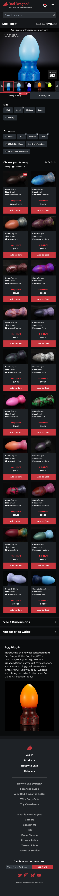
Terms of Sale (29, 845)
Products (29, 760)
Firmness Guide (29, 789)
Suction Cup (19, 167)
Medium (29, 110)
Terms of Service (30, 850)
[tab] (15, 95)
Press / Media (29, 835)
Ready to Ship (29, 765)
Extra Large (10, 118)
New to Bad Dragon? (29, 783)
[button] (54, 15)
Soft (23, 136)
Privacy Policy (29, 840)
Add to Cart (16, 210)
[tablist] (29, 95)
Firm (45, 136)
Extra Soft (9, 137)
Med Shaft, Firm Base (36, 144)
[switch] (52, 74)
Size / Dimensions (16, 622)
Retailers (29, 771)
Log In (29, 755)
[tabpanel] (29, 358)
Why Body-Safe (29, 799)
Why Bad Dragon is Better (29, 794)
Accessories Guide (17, 631)
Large (40, 110)
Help (29, 830)
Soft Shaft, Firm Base (14, 144)
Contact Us (29, 824)
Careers (29, 819)
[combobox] (29, 15)
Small (19, 109)
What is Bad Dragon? (29, 814)
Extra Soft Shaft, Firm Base (16, 151)
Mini (8, 110)
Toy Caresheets (29, 804)
